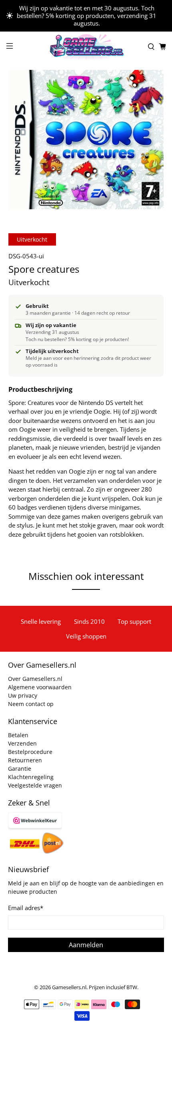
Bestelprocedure (30, 752)
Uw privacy (22, 695)
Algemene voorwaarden (40, 687)
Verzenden (22, 743)
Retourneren (25, 760)
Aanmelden (86, 944)
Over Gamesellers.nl (35, 678)
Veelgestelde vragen (35, 785)
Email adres (25, 908)
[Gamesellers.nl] (86, 47)
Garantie (19, 768)
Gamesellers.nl (69, 987)
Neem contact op (31, 704)
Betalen (18, 735)
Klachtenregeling (31, 777)
